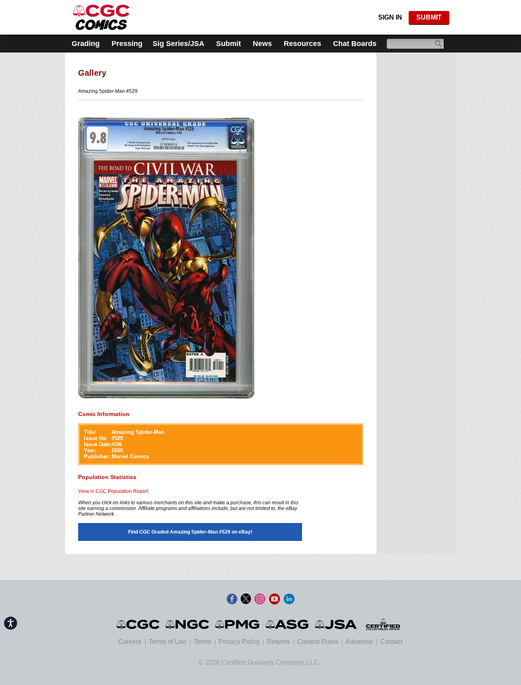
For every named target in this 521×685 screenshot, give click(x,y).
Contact (391, 641)
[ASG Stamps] (288, 624)
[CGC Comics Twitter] (246, 599)
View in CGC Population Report (113, 491)
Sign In (390, 17)
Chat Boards (355, 43)
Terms (202, 641)
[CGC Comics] (139, 624)
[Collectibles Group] (383, 624)
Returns (278, 641)
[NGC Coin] (101, 17)
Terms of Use (167, 641)
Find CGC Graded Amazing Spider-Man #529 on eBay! (190, 532)
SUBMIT (429, 17)
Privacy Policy (239, 641)
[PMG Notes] (238, 624)
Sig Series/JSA (178, 43)
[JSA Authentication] (335, 624)
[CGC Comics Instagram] (260, 599)
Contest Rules (317, 641)
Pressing (127, 43)
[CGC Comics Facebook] (232, 599)
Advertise (359, 641)
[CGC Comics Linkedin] (289, 599)
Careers (129, 641)
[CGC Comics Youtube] (274, 599)
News (262, 43)
